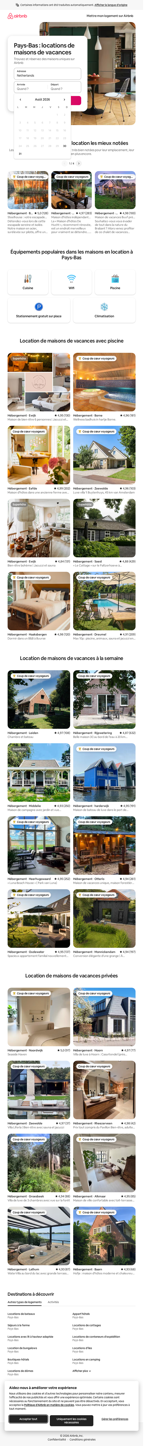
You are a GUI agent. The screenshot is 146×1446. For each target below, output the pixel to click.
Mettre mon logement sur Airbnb (110, 16)
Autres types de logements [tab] (25, 1302)
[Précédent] (65, 163)
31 (20, 153)
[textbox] (30, 88)
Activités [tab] (53, 1302)
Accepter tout (28, 1419)
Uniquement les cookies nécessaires (71, 1420)
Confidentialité (57, 1439)
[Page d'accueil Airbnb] (17, 16)
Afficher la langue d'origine (110, 5)
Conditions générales (83, 1439)
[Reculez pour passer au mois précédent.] (20, 99)
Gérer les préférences (115, 1419)
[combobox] (47, 75)
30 (64, 146)
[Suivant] (79, 163)
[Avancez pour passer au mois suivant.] (64, 99)
